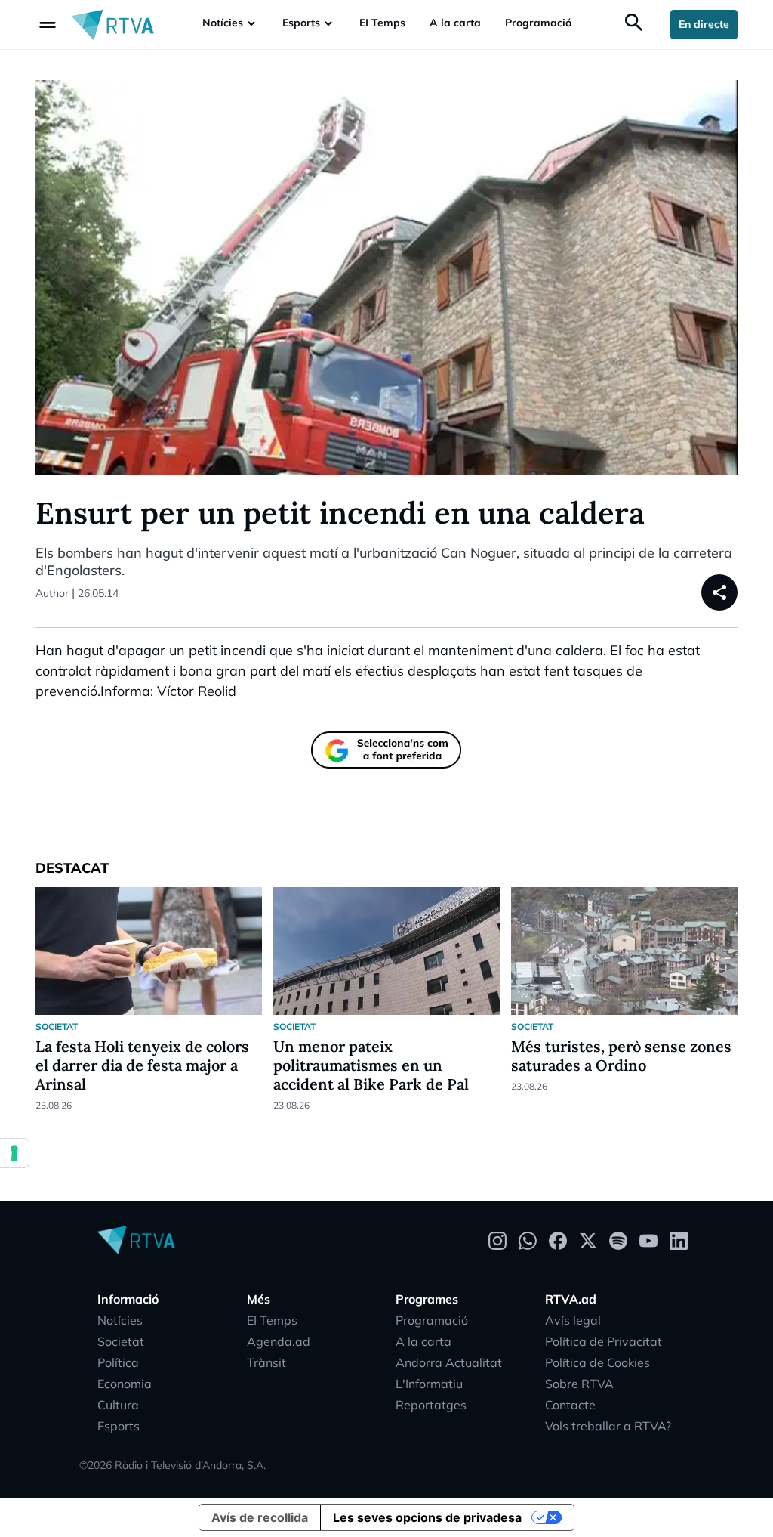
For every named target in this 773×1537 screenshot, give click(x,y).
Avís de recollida (259, 1517)
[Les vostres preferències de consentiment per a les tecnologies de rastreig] (14, 1153)
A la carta (455, 22)
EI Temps (382, 22)
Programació (538, 22)
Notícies (222, 22)
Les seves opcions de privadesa (427, 1517)
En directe (704, 24)
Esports (301, 22)
